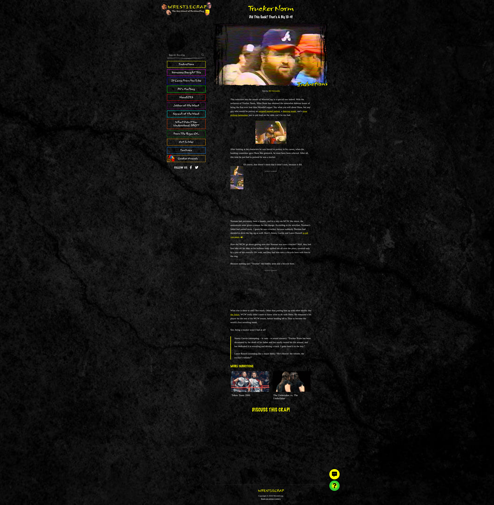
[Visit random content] (334, 486)
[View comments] (334, 474)
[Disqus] (271, 447)
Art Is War (186, 142)
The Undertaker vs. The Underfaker (285, 397)
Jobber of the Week (186, 105)
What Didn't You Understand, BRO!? (186, 123)
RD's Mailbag (186, 89)
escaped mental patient (269, 111)
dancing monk (289, 111)
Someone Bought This (186, 72)
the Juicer (234, 314)
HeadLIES (186, 97)
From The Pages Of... (186, 134)
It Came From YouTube (186, 81)
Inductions (186, 64)
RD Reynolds (274, 91)
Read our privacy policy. (271, 499)
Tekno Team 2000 (241, 395)
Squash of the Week (186, 114)
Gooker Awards (188, 159)
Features (186, 150)
